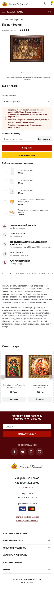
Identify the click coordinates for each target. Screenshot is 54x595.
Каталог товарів (15, 12)
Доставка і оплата (35, 273)
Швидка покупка (27, 155)
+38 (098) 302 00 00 (27, 478)
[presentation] (2, 377)
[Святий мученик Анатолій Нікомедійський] (14, 366)
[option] (7, 274)
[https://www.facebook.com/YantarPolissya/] (14, 452)
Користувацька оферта (27, 520)
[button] (21, 72)
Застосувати (44, 139)
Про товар (7, 273)
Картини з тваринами (14, 20)
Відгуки (20, 273)
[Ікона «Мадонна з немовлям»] (40, 366)
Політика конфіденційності (27, 517)
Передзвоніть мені (27, 487)
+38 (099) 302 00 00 (27, 483)
